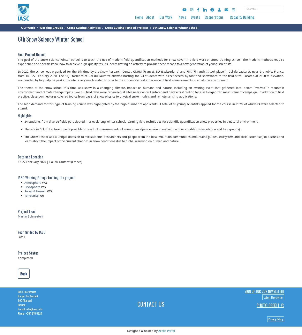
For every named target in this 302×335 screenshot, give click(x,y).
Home (139, 17)
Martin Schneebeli (30, 216)
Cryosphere (32, 187)
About (150, 17)
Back (23, 273)
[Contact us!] (226, 10)
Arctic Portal (166, 331)
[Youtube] (184, 10)
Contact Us (150, 304)
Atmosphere (32, 183)
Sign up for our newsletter (264, 291)
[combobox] (264, 9)
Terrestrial (31, 196)
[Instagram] (191, 10)
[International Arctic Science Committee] (23, 17)
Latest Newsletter (273, 297)
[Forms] (233, 10)
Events (195, 17)
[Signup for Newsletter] (212, 10)
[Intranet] (219, 10)
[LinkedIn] (205, 10)
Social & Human (35, 191)
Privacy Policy (276, 319)
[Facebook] (198, 10)
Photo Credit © (270, 305)
